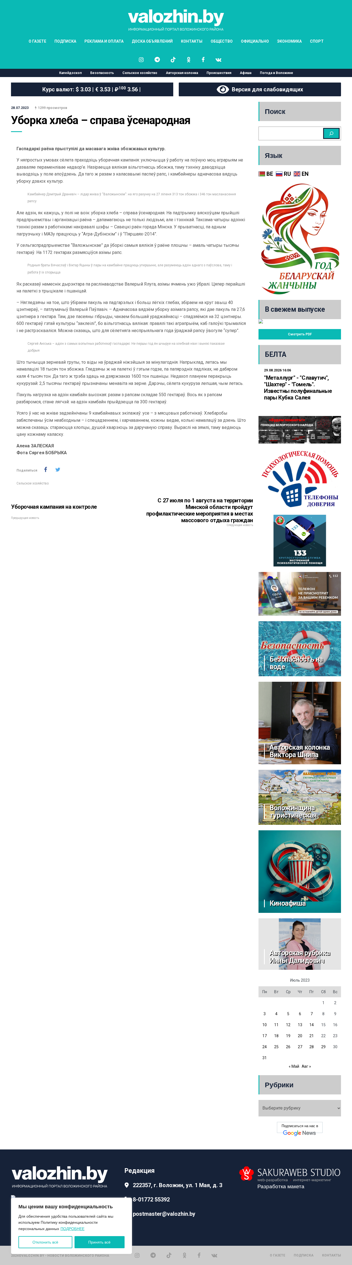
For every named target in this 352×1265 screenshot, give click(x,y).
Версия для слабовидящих (266, 89)
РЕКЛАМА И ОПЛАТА (103, 41)
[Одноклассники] (184, 1255)
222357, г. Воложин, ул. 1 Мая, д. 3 (177, 1185)
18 (276, 1036)
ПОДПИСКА (65, 41)
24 (264, 1047)
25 (276, 1047)
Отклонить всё (45, 1242)
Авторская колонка (182, 73)
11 (276, 1025)
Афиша (245, 73)
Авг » (306, 1066)
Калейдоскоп (70, 73)
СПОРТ (317, 41)
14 (311, 1025)
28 (311, 1047)
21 (311, 1036)
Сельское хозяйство (139, 73)
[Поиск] (331, 133)
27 (300, 1047)
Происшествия (219, 73)
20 (300, 1036)
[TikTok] (169, 1255)
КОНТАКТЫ (191, 41)
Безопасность (102, 73)
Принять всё (99, 1242)
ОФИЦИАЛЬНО (255, 41)
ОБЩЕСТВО (222, 41)
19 (288, 1036)
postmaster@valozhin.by (164, 1214)
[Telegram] (153, 1255)
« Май (294, 1066)
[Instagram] (137, 1255)
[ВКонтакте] (214, 1255)
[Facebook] (198, 1255)
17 (264, 1036)
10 (264, 1025)
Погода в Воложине (276, 73)
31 (264, 1058)
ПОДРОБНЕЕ (72, 1228)
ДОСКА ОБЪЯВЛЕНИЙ (152, 41)
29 (323, 1047)
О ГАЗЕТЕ (37, 41)
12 (288, 1025)
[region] (71, 1226)
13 (300, 1025)
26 (288, 1047)
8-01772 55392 (151, 1199)
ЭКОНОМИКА (289, 41)
